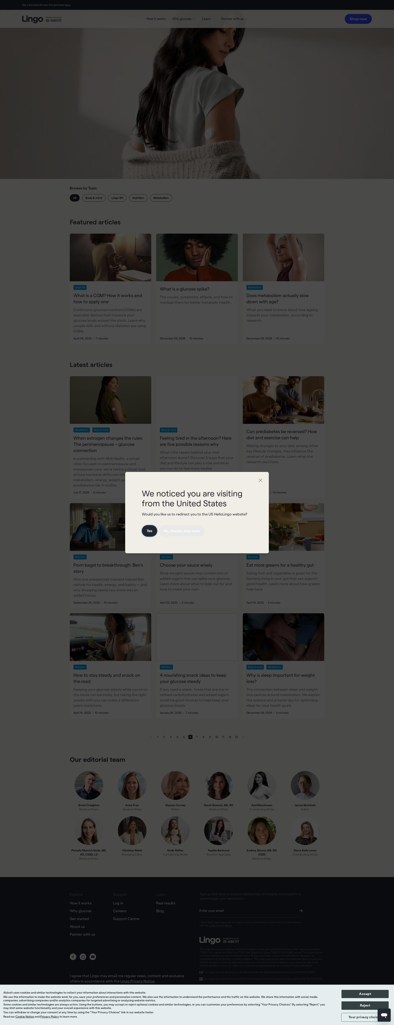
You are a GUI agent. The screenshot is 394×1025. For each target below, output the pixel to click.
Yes (149, 531)
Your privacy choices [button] (365, 1017)
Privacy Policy (49, 1016)
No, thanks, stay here (182, 531)
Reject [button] (365, 1005)
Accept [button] (365, 994)
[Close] (260, 480)
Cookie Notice (24, 1016)
